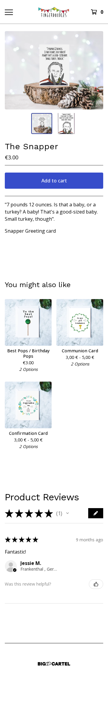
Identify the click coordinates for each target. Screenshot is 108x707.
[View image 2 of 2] (66, 123)
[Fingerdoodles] (54, 12)
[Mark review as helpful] (96, 584)
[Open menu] (8, 12)
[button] (67, 513)
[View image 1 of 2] (41, 123)
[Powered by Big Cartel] (54, 663)
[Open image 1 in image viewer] (54, 70)
